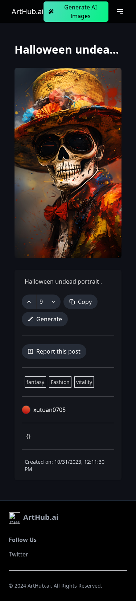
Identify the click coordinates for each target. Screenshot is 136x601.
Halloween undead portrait (62, 281)
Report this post (58, 351)
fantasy (35, 382)
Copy (85, 302)
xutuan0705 (49, 410)
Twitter (18, 554)
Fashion (60, 382)
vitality (84, 382)
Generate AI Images (80, 11)
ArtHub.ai (28, 11)
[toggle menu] (120, 11)
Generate (49, 319)
